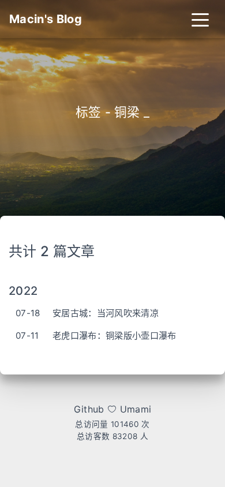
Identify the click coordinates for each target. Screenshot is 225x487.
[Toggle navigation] (200, 19)
